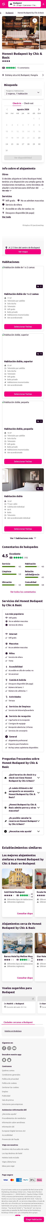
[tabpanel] (23, 1031)
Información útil (8, 1127)
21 (28, 138)
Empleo (5, 1092)
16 (39, 131)
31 (7, 151)
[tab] (18, 1022)
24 (7, 144)
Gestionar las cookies (10, 1087)
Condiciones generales (11, 1075)
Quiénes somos (8, 1071)
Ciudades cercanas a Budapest (18, 1022)
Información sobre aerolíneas (13, 1122)
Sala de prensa (8, 1100)
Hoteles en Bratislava (13, 1031)
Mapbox (27, 225)
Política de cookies (9, 1083)
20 (23, 138)
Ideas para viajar (8, 1166)
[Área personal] (43, 4)
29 (34, 144)
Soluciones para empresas (12, 1104)
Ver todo (6, 217)
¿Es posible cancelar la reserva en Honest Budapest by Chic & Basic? (23, 821)
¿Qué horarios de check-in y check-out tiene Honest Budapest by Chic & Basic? (22, 778)
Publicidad (6, 1096)
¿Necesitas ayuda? (9, 1114)
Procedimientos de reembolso (14, 1118)
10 (7, 131)
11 (12, 131)
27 (23, 144)
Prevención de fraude (10, 1139)
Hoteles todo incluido (10, 1158)
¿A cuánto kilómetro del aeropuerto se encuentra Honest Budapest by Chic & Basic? (22, 792)
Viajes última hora (9, 1162)
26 (18, 144)
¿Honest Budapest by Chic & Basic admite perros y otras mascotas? (22, 807)
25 (12, 144)
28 (28, 144)
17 (7, 138)
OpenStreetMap (38, 225)
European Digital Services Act (13, 1131)
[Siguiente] (39, 109)
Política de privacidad (10, 1079)
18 (12, 138)
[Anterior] (7, 109)
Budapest (9, 13)
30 (39, 144)
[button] (20, 32)
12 (18, 131)
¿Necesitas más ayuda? (20, 831)
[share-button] (35, 20)
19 (18, 138)
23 (39, 138)
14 (28, 131)
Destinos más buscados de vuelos (15, 1149)
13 (23, 131)
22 (34, 138)
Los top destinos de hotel (12, 1153)
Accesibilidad (7, 1135)
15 (34, 131)
